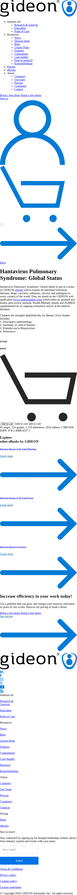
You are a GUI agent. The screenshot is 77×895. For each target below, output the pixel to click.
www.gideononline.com (27, 299)
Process (18, 82)
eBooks (11, 69)
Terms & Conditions (11, 869)
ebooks (19, 289)
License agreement (10, 887)
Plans (3, 819)
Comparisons (7, 752)
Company (19, 76)
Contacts (5, 807)
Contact (18, 89)
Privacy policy (8, 875)
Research (5, 765)
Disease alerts (22, 41)
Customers (20, 86)
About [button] (10, 73)
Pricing (11, 66)
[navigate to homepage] (38, 15)
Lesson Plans (21, 47)
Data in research (23, 60)
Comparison (21, 53)
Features (19, 50)
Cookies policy (8, 881)
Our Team (5, 789)
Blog (17, 44)
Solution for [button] (14, 21)
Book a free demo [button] (10, 95)
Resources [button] (13, 34)
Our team (19, 79)
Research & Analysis (26, 24)
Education (20, 28)
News (17, 37)
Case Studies (7, 759)
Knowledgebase (23, 63)
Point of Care (21, 31)
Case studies (21, 57)
